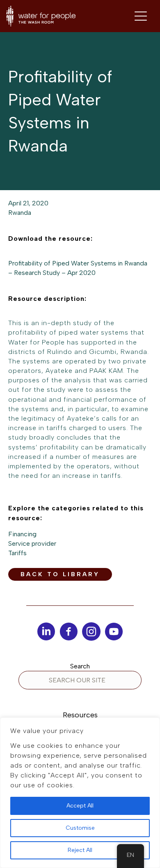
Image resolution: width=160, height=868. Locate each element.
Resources (80, 714)
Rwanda (19, 212)
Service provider (32, 543)
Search (80, 666)
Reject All (80, 850)
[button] (60, 574)
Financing (22, 534)
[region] (80, 792)
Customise (80, 827)
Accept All (80, 805)
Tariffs (17, 553)
